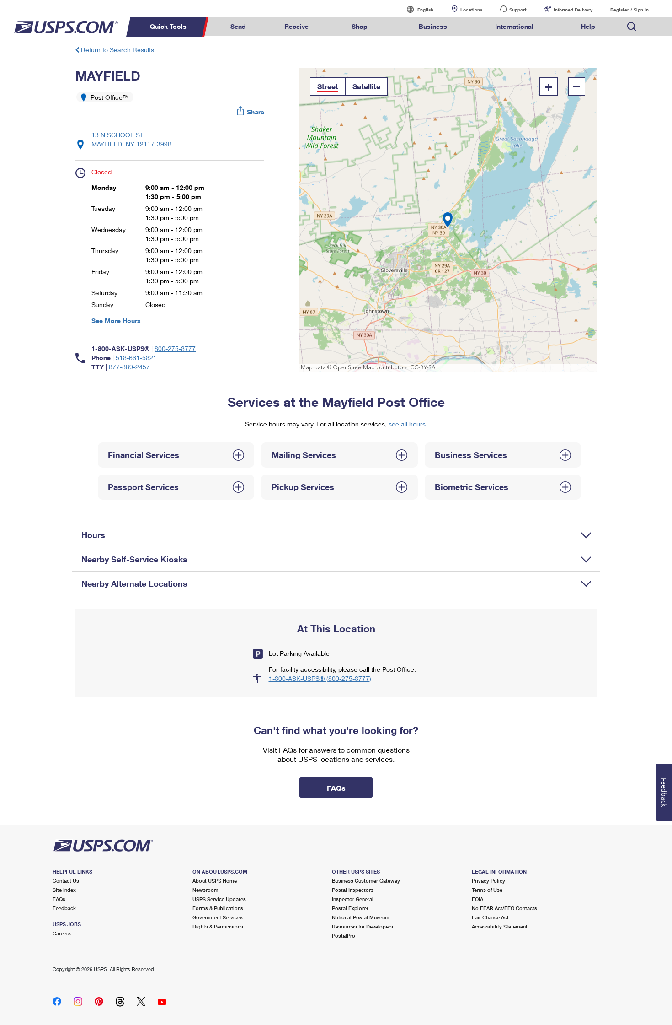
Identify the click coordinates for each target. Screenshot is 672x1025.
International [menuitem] (514, 26)
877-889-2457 (129, 367)
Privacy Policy (488, 881)
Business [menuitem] (433, 26)
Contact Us (66, 881)
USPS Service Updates (219, 899)
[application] (448, 220)
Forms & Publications (217, 908)
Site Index (64, 890)
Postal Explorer (350, 908)
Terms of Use (487, 890)
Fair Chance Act (490, 917)
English (416, 9)
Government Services (217, 917)
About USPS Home (214, 881)
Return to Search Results (117, 50)
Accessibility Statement (500, 926)
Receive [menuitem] (296, 26)
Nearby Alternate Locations (134, 583)
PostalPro (343, 936)
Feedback (64, 908)
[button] (251, 112)
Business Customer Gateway (366, 881)
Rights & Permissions (217, 926)
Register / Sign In (629, 9)
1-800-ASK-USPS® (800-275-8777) (320, 678)
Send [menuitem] (238, 26)
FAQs (59, 899)
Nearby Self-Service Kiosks (134, 559)
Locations (471, 9)
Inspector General (352, 899)
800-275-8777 (175, 348)
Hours (93, 535)
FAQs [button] (336, 787)
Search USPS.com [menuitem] (631, 27)
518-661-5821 (136, 357)
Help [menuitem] (588, 26)
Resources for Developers (362, 926)
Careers (62, 933)
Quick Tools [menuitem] (168, 26)
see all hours (407, 424)
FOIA (477, 899)
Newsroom (205, 890)
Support (518, 9)
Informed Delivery (573, 9)
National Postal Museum (360, 917)
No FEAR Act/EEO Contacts (504, 908)
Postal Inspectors (352, 890)
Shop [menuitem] (360, 26)
